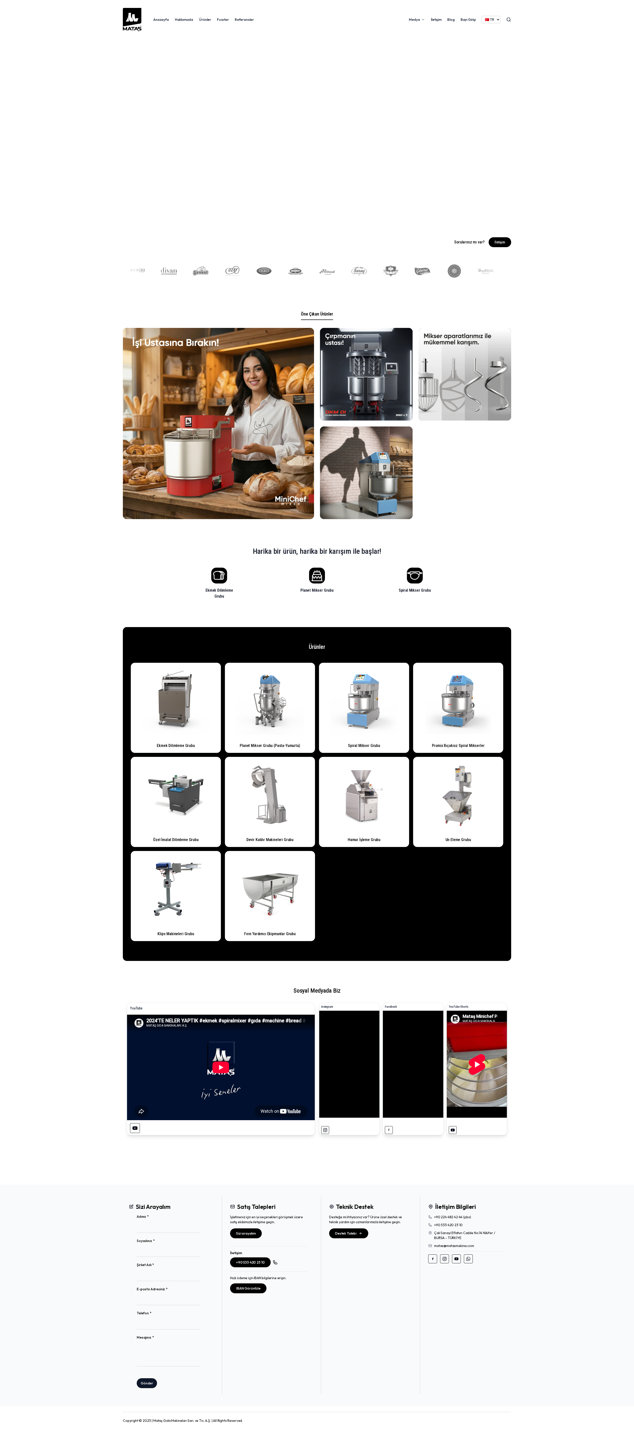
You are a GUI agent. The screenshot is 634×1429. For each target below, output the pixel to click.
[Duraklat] (276, 221)
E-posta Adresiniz (160, 1289)
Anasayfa (161, 19)
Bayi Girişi (468, 19)
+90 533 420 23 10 (250, 1262)
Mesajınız (153, 1337)
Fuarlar (223, 19)
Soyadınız (153, 1241)
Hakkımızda (184, 19)
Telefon (152, 1313)
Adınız (150, 1217)
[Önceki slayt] (133, 137)
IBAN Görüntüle (248, 1288)
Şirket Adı (153, 1265)
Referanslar (244, 19)
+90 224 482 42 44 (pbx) (452, 1217)
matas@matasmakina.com (454, 1246)
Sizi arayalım (246, 1233)
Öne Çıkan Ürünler (317, 314)
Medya (414, 19)
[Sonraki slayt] (500, 137)
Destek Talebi (345, 1233)
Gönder (147, 1383)
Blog (450, 19)
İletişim (436, 19)
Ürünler (205, 19)
